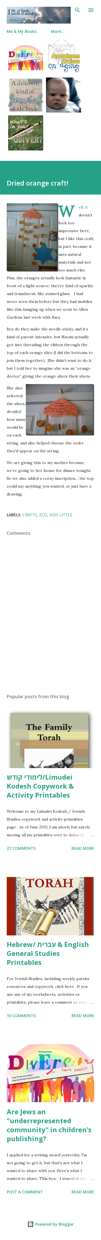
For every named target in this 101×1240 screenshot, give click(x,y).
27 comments (21, 848)
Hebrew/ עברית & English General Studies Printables (48, 953)
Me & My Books (21, 31)
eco (43, 514)
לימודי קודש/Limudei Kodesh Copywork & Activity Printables (40, 786)
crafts (29, 514)
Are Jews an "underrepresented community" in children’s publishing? (49, 1125)
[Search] (77, 10)
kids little (60, 514)
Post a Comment (25, 1192)
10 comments (21, 1015)
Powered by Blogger (54, 1224)
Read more (83, 848)
